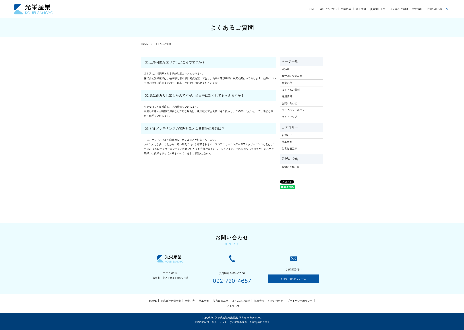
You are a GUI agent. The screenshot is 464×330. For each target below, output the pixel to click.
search (447, 9)
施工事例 (361, 8)
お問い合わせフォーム (293, 278)
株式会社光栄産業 (292, 76)
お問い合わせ (434, 8)
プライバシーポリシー (294, 109)
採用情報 (417, 8)
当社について (327, 8)
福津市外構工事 (291, 166)
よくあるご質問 (399, 8)
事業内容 (346, 8)
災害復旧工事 (378, 8)
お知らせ (287, 135)
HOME (311, 8)
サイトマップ (289, 116)
